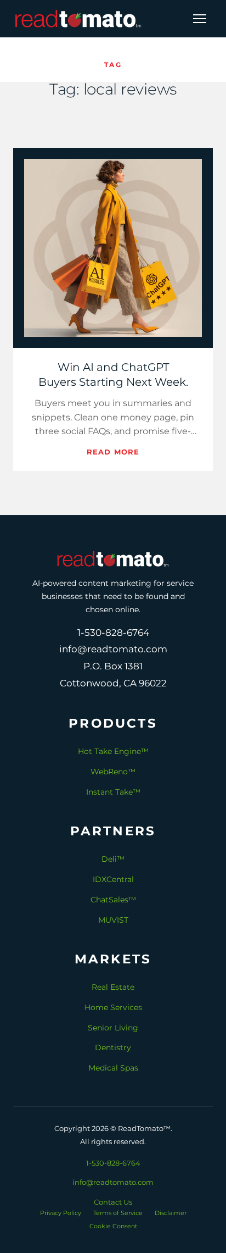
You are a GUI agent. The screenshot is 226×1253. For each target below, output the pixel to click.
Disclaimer (171, 1213)
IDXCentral (113, 879)
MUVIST (113, 920)
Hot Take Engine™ (113, 751)
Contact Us (113, 1201)
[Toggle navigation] (200, 18)
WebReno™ (113, 772)
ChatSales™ (113, 900)
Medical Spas (113, 1068)
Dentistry (113, 1047)
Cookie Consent (113, 1226)
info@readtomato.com (113, 1182)
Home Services (113, 1007)
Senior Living (113, 1028)
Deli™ (113, 859)
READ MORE (113, 451)
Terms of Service (118, 1213)
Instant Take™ (113, 792)
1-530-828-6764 (113, 1162)
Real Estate (113, 987)
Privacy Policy (60, 1213)
